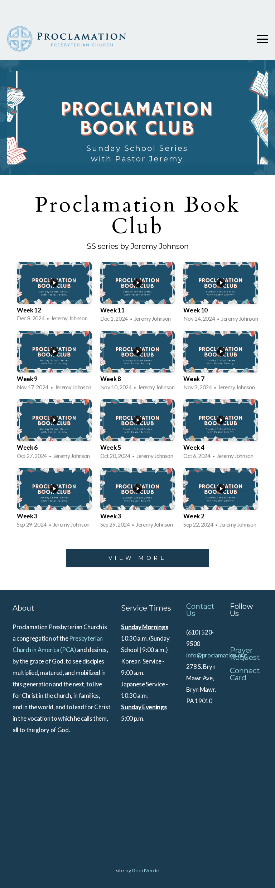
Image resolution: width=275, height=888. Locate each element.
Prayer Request (245, 654)
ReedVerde (145, 870)
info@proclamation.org (216, 655)
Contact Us (200, 610)
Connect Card (245, 674)
